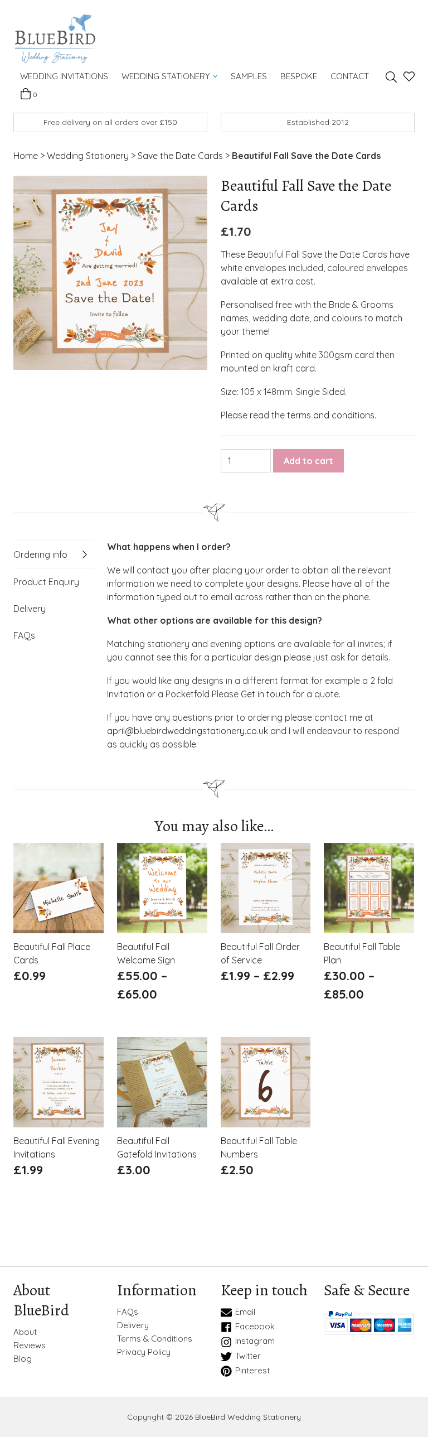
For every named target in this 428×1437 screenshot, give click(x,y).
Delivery (29, 608)
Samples (249, 76)
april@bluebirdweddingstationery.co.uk (187, 730)
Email (245, 1312)
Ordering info (40, 554)
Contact (349, 76)
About (25, 1332)
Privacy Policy (144, 1352)
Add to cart (308, 460)
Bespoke (298, 76)
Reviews (29, 1345)
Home (25, 155)
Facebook (255, 1327)
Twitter (248, 1356)
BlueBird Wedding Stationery (248, 1417)
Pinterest (252, 1371)
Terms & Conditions (154, 1339)
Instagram (255, 1341)
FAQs (24, 635)
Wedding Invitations (64, 76)
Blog (22, 1359)
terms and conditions (330, 415)
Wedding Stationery (165, 76)
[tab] (53, 554)
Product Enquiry (46, 581)
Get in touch (265, 694)
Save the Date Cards (180, 155)
